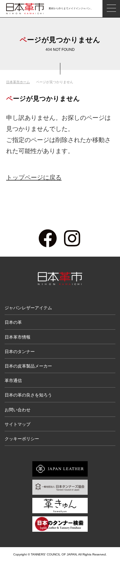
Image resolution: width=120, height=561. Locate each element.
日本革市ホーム (18, 82)
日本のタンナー (20, 351)
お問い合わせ (17, 409)
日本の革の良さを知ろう (28, 394)
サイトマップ (17, 424)
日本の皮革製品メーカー (28, 366)
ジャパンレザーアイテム (28, 307)
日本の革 (13, 322)
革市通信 (13, 380)
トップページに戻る (34, 177)
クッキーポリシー (22, 438)
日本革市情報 (17, 337)
